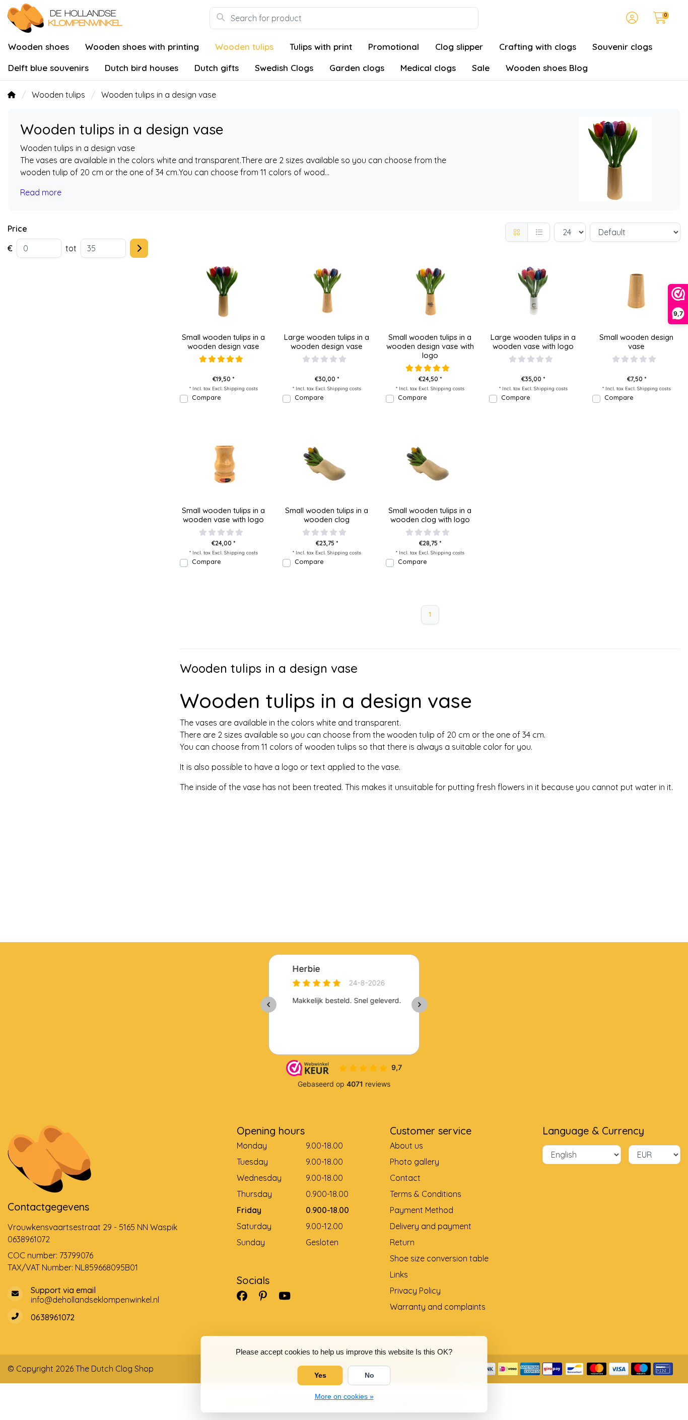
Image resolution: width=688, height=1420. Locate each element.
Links (399, 1274)
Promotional (393, 46)
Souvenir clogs (622, 46)
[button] (630, 18)
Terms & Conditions (425, 1194)
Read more (40, 192)
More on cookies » (344, 1396)
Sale (481, 67)
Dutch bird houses (141, 67)
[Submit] (139, 248)
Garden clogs (356, 67)
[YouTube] (289, 1296)
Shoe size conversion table (439, 1258)
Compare (206, 397)
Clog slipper (459, 46)
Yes (320, 1375)
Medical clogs (428, 67)
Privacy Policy (415, 1291)
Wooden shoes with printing (142, 46)
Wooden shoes (38, 46)
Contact (405, 1178)
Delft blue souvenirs (48, 67)
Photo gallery (414, 1162)
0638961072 (29, 1239)
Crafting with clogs (537, 46)
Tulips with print (321, 46)
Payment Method (421, 1210)
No (369, 1375)
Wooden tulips (244, 46)
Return (402, 1242)
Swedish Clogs (284, 67)
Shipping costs (241, 388)
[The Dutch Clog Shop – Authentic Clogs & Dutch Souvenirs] (109, 18)
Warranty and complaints (438, 1307)
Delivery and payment (430, 1226)
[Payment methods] (508, 1369)
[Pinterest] (267, 1296)
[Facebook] (246, 1296)
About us (406, 1146)
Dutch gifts (216, 67)
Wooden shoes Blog (547, 67)
